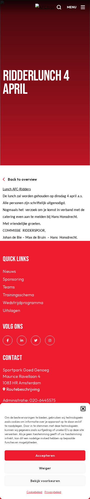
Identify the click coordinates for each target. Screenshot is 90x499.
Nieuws (9, 271)
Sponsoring (13, 279)
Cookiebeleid (34, 492)
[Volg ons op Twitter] (36, 340)
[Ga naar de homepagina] (45, 10)
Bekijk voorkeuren (45, 481)
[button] (83, 408)
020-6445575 (43, 400)
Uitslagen (11, 310)
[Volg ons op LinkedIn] (22, 340)
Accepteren (45, 455)
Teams (9, 287)
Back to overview (22, 179)
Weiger (45, 468)
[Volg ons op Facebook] (7, 340)
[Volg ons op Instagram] (50, 340)
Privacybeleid (53, 492)
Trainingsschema (18, 294)
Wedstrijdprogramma (23, 302)
